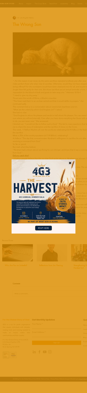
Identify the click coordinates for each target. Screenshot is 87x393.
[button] (70, 163)
